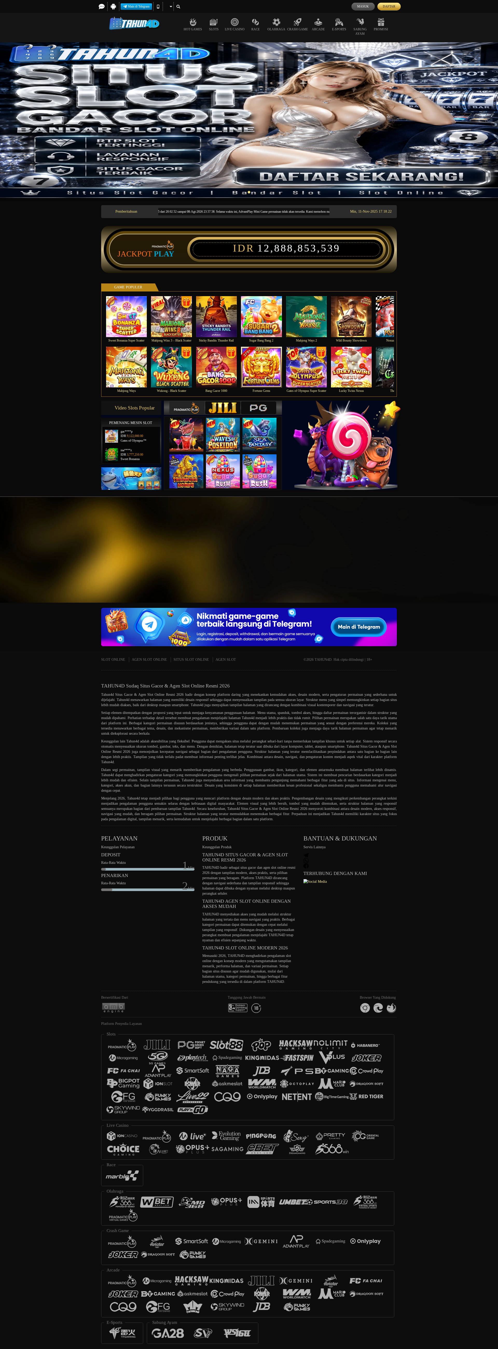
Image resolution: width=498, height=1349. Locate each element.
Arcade (318, 29)
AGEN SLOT (226, 660)
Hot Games (193, 29)
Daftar (389, 6)
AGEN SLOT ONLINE (149, 660)
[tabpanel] (249, 120)
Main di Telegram (138, 6)
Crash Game (297, 29)
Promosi (381, 29)
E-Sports (339, 29)
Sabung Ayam (360, 31)
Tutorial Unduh (452, 559)
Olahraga (276, 29)
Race (255, 29)
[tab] (187, 407)
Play (164, 254)
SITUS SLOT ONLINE (191, 660)
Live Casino (235, 29)
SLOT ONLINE (113, 660)
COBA (190, 430)
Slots (214, 29)
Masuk (363, 6)
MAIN (130, 316)
